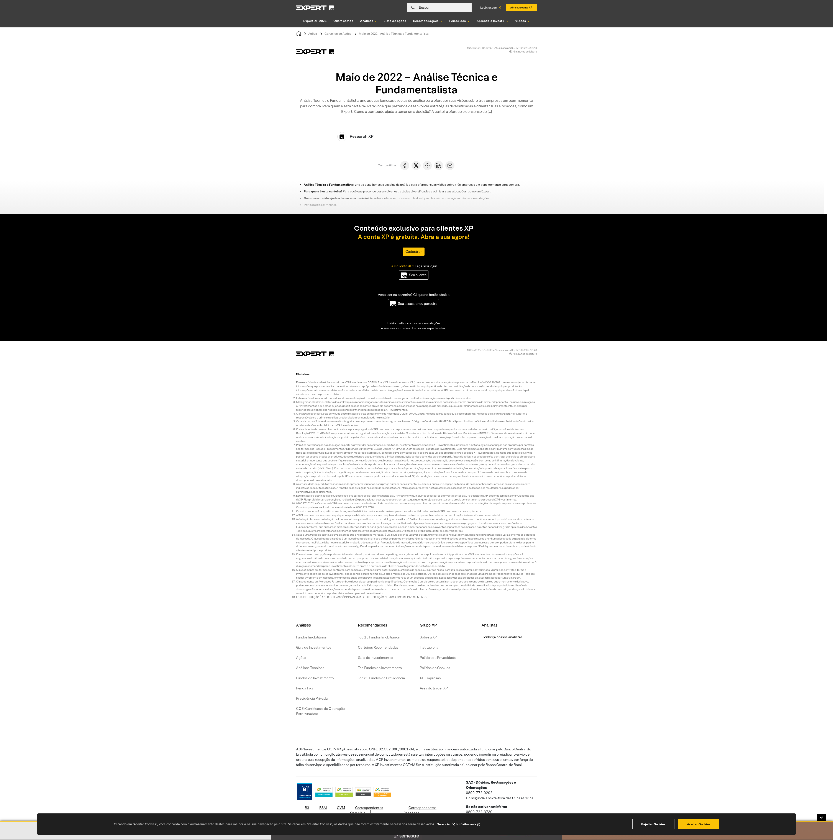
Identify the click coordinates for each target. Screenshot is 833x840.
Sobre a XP (428, 637)
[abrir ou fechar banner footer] (821, 817)
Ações (312, 34)
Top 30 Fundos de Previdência (381, 678)
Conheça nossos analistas (502, 637)
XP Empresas (430, 678)
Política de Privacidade (438, 657)
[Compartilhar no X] (416, 165)
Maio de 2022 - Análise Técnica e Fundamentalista (394, 34)
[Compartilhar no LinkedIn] (438, 165)
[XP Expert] (315, 7)
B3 (307, 808)
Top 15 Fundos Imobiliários (379, 637)
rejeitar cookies (653, 824)
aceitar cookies (698, 824)
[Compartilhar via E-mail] (449, 165)
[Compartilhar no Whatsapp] (427, 165)
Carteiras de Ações (338, 34)
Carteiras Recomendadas (378, 647)
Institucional (429, 647)
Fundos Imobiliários (311, 637)
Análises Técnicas (310, 668)
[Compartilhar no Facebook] (404, 165)
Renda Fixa (304, 688)
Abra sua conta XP (521, 7)
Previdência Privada (312, 698)
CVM (341, 808)
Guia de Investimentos (313, 647)
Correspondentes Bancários (419, 810)
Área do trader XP (434, 688)
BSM (323, 808)
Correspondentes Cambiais (366, 810)
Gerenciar (444, 824)
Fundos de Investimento (315, 678)
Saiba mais (468, 824)
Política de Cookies (435, 668)
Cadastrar (413, 251)
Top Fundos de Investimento (380, 668)
